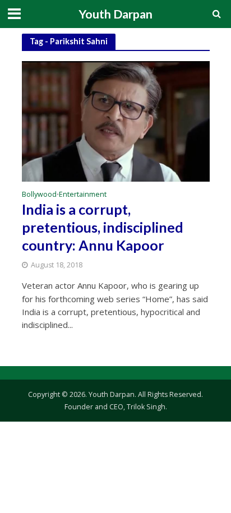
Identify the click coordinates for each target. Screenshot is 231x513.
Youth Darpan (115, 14)
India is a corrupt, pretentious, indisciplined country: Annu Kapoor (102, 227)
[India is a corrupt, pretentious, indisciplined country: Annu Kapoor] (116, 120)
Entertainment (83, 195)
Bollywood (39, 195)
